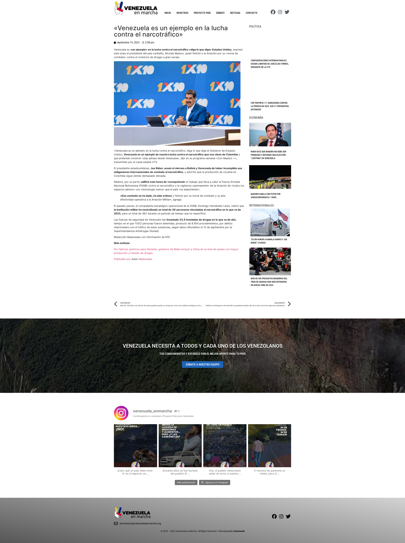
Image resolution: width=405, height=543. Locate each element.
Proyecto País (202, 12)
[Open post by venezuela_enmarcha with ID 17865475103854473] (180, 445)
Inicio (168, 12)
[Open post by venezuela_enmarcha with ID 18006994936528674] (269, 445)
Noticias (235, 12)
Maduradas (145, 259)
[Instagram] (280, 12)
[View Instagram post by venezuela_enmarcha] (154, 463)
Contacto (251, 12)
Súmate (220, 12)
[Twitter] (287, 12)
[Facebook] (273, 12)
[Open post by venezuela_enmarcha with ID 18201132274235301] (224, 445)
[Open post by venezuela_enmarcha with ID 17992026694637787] (135, 445)
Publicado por (122, 259)
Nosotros (182, 12)
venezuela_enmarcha (135, 427)
